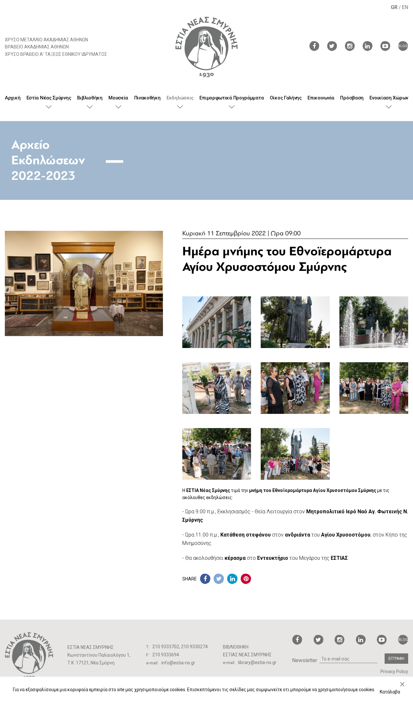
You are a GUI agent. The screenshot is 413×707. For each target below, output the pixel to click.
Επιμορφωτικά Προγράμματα (231, 98)
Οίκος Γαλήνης (286, 98)
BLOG (403, 46)
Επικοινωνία (320, 98)
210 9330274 (194, 646)
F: (148, 654)
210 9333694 (165, 654)
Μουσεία (118, 98)
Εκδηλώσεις (180, 98)
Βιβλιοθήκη (90, 98)
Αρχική (12, 98)
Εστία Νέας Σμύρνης (48, 98)
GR (395, 7)
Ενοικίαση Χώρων (388, 98)
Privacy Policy (394, 671)
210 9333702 (165, 646)
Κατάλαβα (390, 691)
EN (405, 7)
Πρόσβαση (352, 98)
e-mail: (152, 663)
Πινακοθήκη (147, 98)
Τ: (148, 646)
